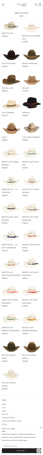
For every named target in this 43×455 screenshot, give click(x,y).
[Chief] (11, 127)
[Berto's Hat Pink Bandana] (11, 289)
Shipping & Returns (8, 418)
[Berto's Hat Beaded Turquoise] (11, 317)
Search (4, 411)
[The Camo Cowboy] (31, 127)
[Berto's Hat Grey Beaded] (11, 206)
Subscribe (20, 451)
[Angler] (31, 102)
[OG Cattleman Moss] (11, 345)
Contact (4, 424)
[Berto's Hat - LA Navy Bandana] (11, 234)
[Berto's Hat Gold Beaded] (31, 179)
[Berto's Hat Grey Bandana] (31, 206)
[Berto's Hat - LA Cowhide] (11, 179)
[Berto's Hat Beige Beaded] (11, 151)
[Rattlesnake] (11, 102)
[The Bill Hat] (11, 77)
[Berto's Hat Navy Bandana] (31, 262)
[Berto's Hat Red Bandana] (31, 289)
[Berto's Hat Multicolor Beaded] (11, 262)
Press (4, 408)
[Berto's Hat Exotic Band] (31, 234)
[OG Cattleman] (11, 53)
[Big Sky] (31, 77)
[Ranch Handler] (31, 53)
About (4, 404)
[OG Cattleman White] (11, 372)
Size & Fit (5, 414)
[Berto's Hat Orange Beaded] (31, 317)
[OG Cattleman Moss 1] (31, 345)
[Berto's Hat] (11, 24)
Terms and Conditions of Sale (11, 421)
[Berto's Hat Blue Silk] (31, 151)
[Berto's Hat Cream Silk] (31, 25)
